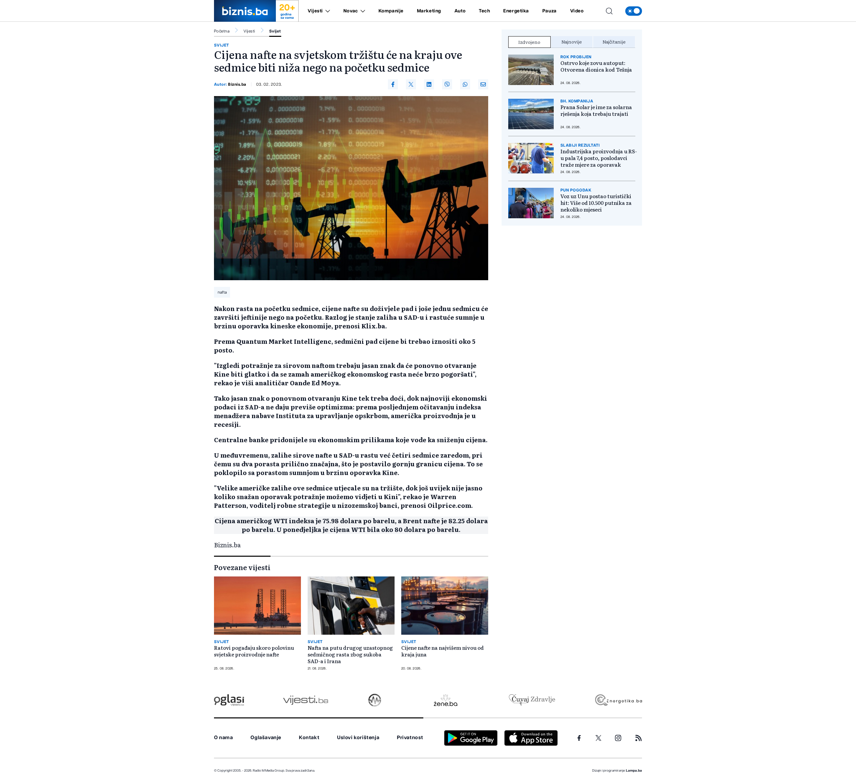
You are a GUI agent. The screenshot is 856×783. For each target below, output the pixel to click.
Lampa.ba (634, 770)
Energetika (516, 11)
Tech (484, 11)
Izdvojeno (529, 41)
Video (577, 11)
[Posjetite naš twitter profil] (599, 738)
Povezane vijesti (242, 567)
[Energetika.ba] (618, 700)
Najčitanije (614, 41)
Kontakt (309, 737)
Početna (221, 31)
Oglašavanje (265, 737)
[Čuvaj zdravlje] (532, 700)
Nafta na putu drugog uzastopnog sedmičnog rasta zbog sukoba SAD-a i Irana (350, 654)
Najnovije (571, 41)
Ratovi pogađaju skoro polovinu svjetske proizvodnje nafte (254, 651)
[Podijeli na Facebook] (393, 84)
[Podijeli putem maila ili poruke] (483, 84)
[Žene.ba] (445, 700)
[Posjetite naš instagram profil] (618, 737)
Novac (350, 11)
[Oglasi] (229, 700)
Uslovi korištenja (358, 737)
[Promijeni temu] (633, 11)
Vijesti (315, 11)
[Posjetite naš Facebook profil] (579, 738)
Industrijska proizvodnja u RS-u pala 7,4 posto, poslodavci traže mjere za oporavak (598, 158)
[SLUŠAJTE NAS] (374, 700)
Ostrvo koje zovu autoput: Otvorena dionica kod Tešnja (596, 66)
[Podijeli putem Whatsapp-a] (465, 84)
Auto (459, 11)
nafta (222, 292)
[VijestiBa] (305, 700)
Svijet (275, 31)
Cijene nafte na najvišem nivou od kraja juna (442, 651)
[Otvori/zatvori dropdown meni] (326, 11)
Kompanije (391, 11)
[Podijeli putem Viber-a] (447, 84)
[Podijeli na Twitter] (411, 84)
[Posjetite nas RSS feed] (638, 737)
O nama (223, 737)
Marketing (429, 11)
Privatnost (410, 737)
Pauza (549, 11)
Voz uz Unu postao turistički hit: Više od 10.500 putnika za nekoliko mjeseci (596, 203)
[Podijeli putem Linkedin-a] (429, 84)
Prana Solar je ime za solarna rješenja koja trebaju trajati (596, 110)
